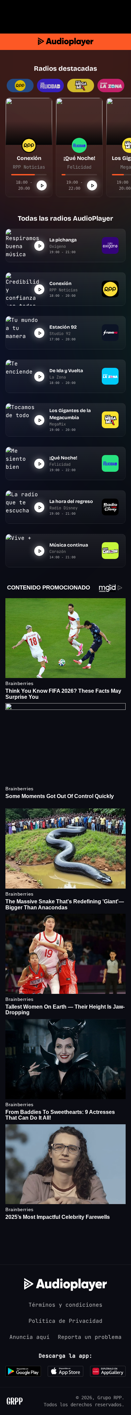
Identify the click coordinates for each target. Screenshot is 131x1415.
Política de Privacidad (65, 1320)
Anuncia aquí (29, 1337)
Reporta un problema (90, 1337)
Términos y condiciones (65, 1304)
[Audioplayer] (65, 42)
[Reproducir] (42, 185)
